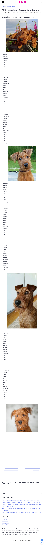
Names (13, 7)
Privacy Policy (5, 523)
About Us (4, 519)
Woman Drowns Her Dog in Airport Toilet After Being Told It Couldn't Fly (21, 503)
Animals (8, 7)
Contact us (5, 521)
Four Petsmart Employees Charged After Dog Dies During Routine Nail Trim (21, 512)
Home (3, 7)
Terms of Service (6, 525)
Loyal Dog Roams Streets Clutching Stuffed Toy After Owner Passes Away (20, 501)
